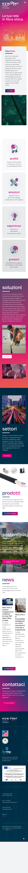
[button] (3, 371)
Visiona (11, 829)
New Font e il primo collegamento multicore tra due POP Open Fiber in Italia (8, 614)
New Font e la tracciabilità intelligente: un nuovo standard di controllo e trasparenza (20, 622)
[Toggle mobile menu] (25, 2)
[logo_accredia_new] (5, 738)
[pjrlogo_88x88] (5, 731)
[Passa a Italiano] (23, 839)
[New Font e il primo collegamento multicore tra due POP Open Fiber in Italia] (7, 601)
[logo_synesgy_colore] (7, 747)
